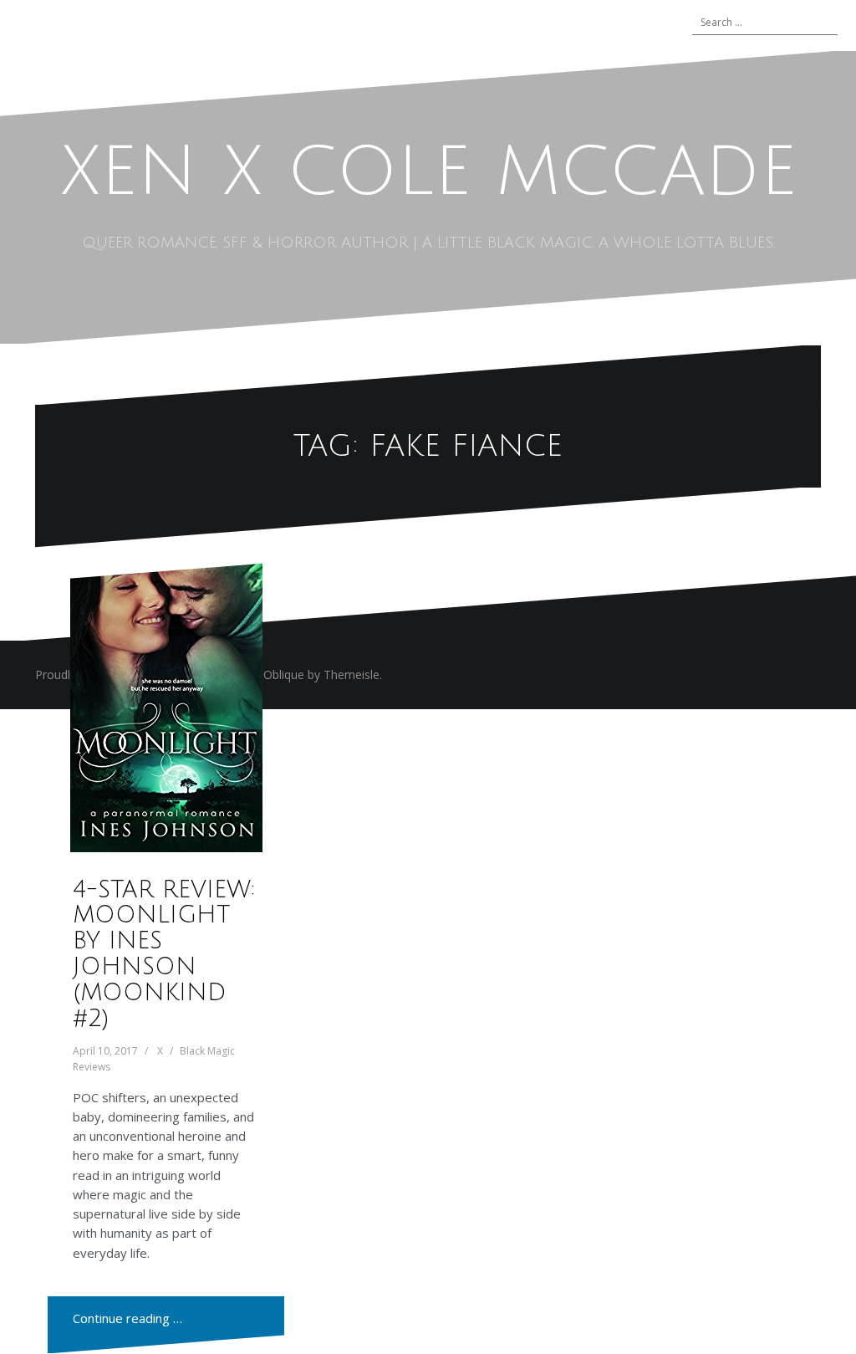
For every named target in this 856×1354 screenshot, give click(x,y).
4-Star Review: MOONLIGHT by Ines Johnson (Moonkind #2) (164, 954)
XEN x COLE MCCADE (428, 172)
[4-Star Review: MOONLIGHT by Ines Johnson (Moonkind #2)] (166, 707)
